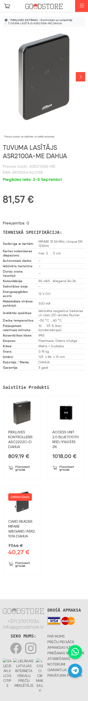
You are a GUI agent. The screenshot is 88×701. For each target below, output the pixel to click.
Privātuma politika (64, 675)
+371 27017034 (23, 621)
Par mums (56, 636)
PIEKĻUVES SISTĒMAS (24, 20)
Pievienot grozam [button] (22, 468)
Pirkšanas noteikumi (65, 653)
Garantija (57, 670)
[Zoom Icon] (44, 76)
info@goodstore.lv (23, 627)
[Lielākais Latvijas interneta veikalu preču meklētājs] (24, 672)
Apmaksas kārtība (63, 647)
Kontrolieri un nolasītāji (56, 20)
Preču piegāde (60, 642)
